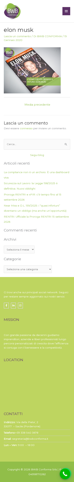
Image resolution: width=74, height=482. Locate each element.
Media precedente (37, 104)
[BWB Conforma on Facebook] (6, 305)
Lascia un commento (17, 36)
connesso (26, 128)
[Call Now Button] (65, 474)
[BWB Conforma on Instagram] (20, 305)
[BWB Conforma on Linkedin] (13, 305)
